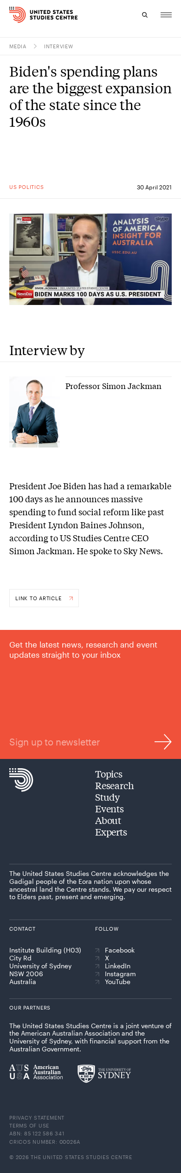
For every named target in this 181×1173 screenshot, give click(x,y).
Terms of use (29, 1125)
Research (114, 785)
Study (107, 797)
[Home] (12, 15)
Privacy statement (37, 1118)
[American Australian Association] (36, 1071)
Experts (111, 831)
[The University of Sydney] (104, 1073)
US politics (26, 187)
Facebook (120, 950)
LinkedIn (117, 966)
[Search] (144, 14)
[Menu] (166, 14)
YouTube (117, 981)
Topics (109, 773)
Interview (58, 46)
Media (17, 46)
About (108, 820)
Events (109, 808)
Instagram (120, 974)
